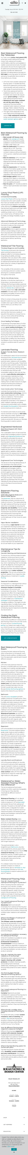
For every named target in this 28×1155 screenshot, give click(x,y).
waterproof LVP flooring (8, 898)
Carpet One (3, 18)
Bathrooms (14, 847)
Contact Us (7, 125)
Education (7, 1131)
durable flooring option (11, 406)
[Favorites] (22, 3)
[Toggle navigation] (2, 3)
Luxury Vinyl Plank (6, 199)
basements (4, 730)
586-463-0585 (14, 12)
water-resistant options (10, 119)
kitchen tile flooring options (14, 689)
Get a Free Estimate (10, 638)
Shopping (23, 18)
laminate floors (16, 357)
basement (7, 498)
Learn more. (11, 1146)
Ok (14, 1149)
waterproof (15, 139)
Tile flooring (4, 250)
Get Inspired (7, 1124)
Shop (5, 1117)
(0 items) (25, 3)
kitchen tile (10, 288)
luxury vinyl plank (11, 696)
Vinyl (8, 1018)
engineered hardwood (15, 436)
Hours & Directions (14, 1086)
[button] (19, 3)
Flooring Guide (13, 18)
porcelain (22, 802)
